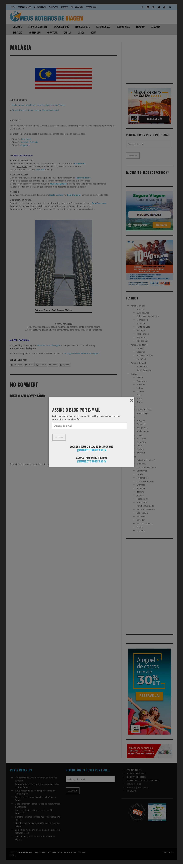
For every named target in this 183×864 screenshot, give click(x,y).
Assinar (59, 437)
